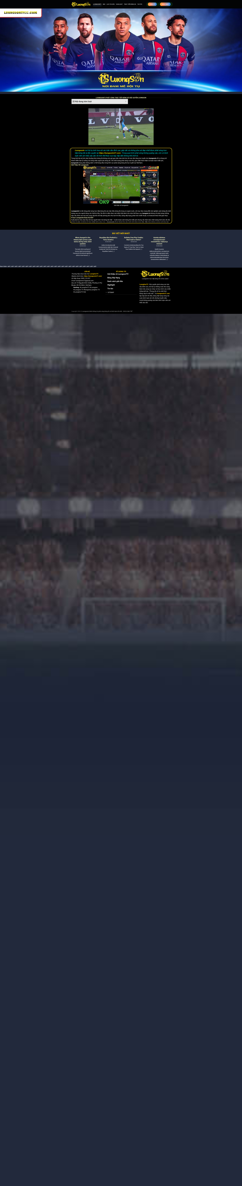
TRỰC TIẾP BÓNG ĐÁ (130, 4)
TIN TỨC (139, 4)
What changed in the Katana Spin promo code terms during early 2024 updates (83, 241)
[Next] (171, 250)
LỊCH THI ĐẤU (111, 4)
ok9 (9, 266)
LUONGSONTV (97, 4)
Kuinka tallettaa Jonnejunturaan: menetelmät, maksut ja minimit (159, 241)
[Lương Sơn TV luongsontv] (80, 4)
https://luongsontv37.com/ (110, 153)
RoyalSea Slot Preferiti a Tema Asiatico (108, 239)
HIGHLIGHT (119, 4)
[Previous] (71, 250)
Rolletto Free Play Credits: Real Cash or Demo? (133, 239)
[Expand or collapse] (126, 101)
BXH (104, 4)
